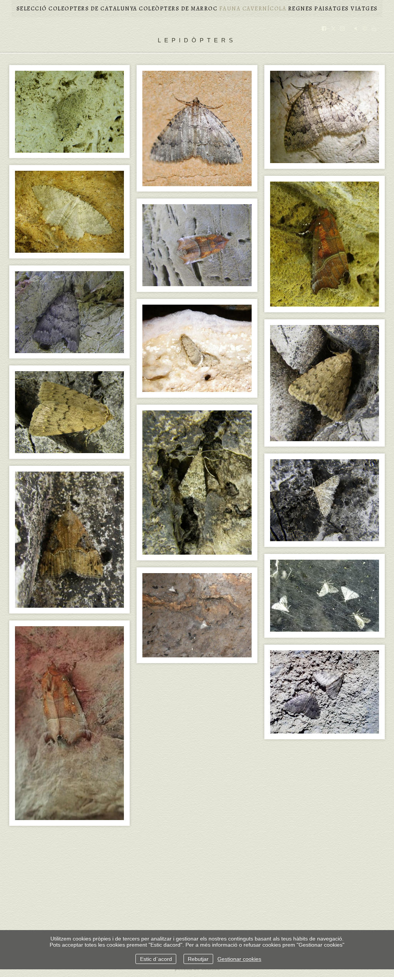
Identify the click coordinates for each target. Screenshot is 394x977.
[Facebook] (324, 29)
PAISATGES (331, 8)
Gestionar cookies (239, 959)
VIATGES (364, 8)
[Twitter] (333, 29)
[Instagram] (342, 29)
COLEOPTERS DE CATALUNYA (92, 8)
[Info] (364, 29)
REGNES (300, 8)
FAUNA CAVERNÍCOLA (253, 8)
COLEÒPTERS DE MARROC (178, 8)
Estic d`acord (156, 959)
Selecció (32, 8)
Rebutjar (198, 959)
